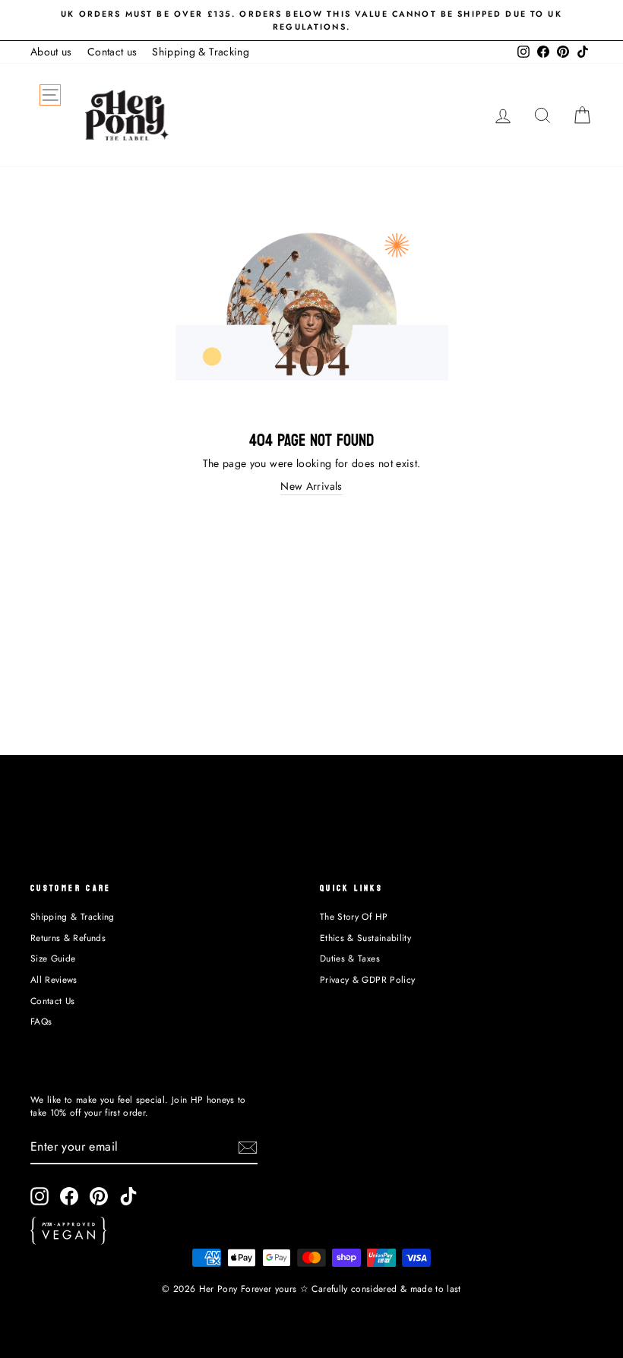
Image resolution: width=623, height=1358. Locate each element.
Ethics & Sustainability (365, 937)
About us (51, 51)
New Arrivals (311, 486)
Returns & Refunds (68, 937)
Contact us (112, 51)
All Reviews (53, 979)
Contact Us (52, 1000)
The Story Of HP (353, 916)
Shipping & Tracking (200, 51)
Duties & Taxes (350, 958)
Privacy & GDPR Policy (367, 979)
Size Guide (53, 958)
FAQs (41, 1021)
